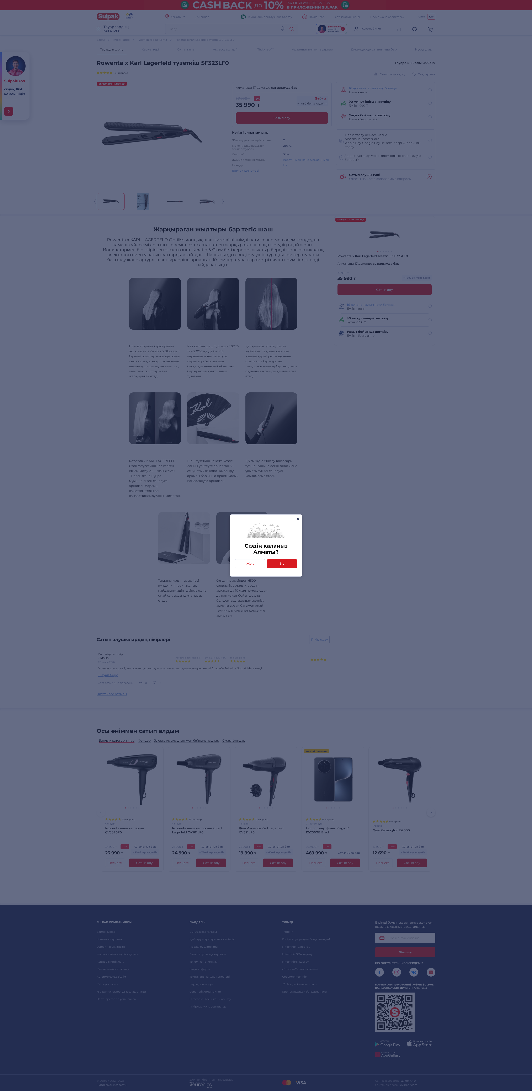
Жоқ (250, 563)
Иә (282, 563)
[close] (298, 519)
